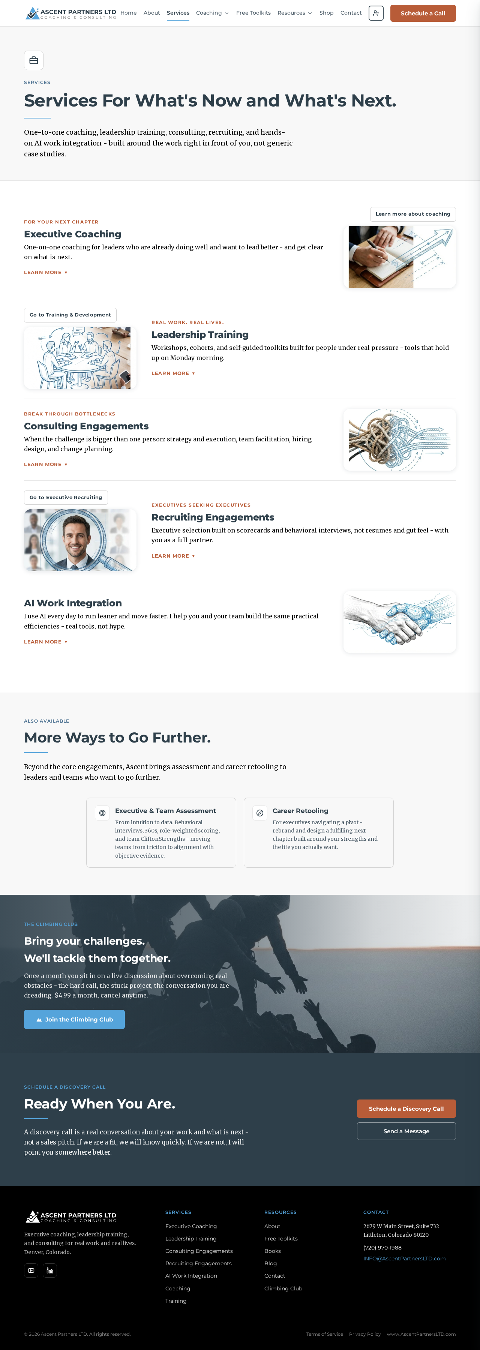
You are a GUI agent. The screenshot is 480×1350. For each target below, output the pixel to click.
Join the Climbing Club (79, 1019)
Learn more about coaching (413, 214)
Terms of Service (324, 1334)
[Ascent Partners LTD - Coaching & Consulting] (71, 13)
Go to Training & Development (70, 315)
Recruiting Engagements (198, 1263)
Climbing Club (283, 1288)
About (152, 12)
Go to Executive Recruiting (66, 497)
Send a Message (406, 1131)
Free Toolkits (253, 12)
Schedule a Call (423, 13)
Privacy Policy (365, 1334)
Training (176, 1301)
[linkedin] (50, 1270)
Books (272, 1251)
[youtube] (31, 1270)
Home (128, 12)
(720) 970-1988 (382, 1247)
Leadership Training (191, 1238)
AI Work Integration (191, 1275)
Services (178, 12)
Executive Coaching (191, 1226)
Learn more (45, 272)
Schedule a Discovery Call (406, 1108)
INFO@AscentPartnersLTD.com (404, 1258)
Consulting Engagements (199, 1251)
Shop (327, 12)
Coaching (177, 1288)
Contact (351, 12)
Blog (270, 1263)
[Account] (376, 13)
